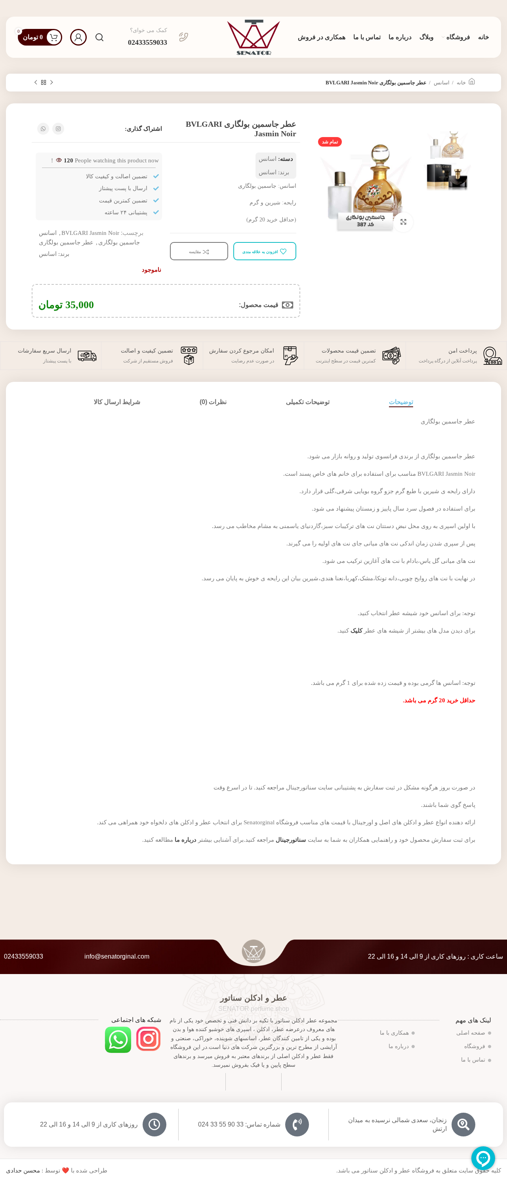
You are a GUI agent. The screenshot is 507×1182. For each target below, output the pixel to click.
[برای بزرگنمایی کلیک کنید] (403, 222)
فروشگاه (474, 1046)
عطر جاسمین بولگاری (66, 242)
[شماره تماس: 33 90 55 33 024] (297, 1124)
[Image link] (148, 1038)
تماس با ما (473, 1060)
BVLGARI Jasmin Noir (90, 233)
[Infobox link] (158, 37)
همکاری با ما (394, 1033)
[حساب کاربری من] (78, 37)
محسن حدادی (23, 1170)
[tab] (401, 402)
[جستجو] (99, 37)
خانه (461, 83)
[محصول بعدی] (36, 83)
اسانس (441, 83)
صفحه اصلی (470, 1033)
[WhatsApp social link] (43, 129)
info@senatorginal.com (116, 956)
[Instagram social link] (58, 129)
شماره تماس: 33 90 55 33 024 (239, 1124)
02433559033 (23, 956)
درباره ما (399, 1046)
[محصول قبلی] (51, 83)
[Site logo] (253, 36)
